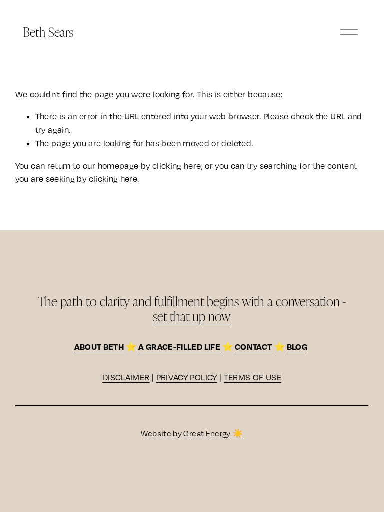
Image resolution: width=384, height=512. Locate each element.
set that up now (192, 316)
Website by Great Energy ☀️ (192, 433)
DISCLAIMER (126, 377)
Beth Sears (48, 32)
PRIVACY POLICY (187, 377)
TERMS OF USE (253, 377)
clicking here (177, 166)
